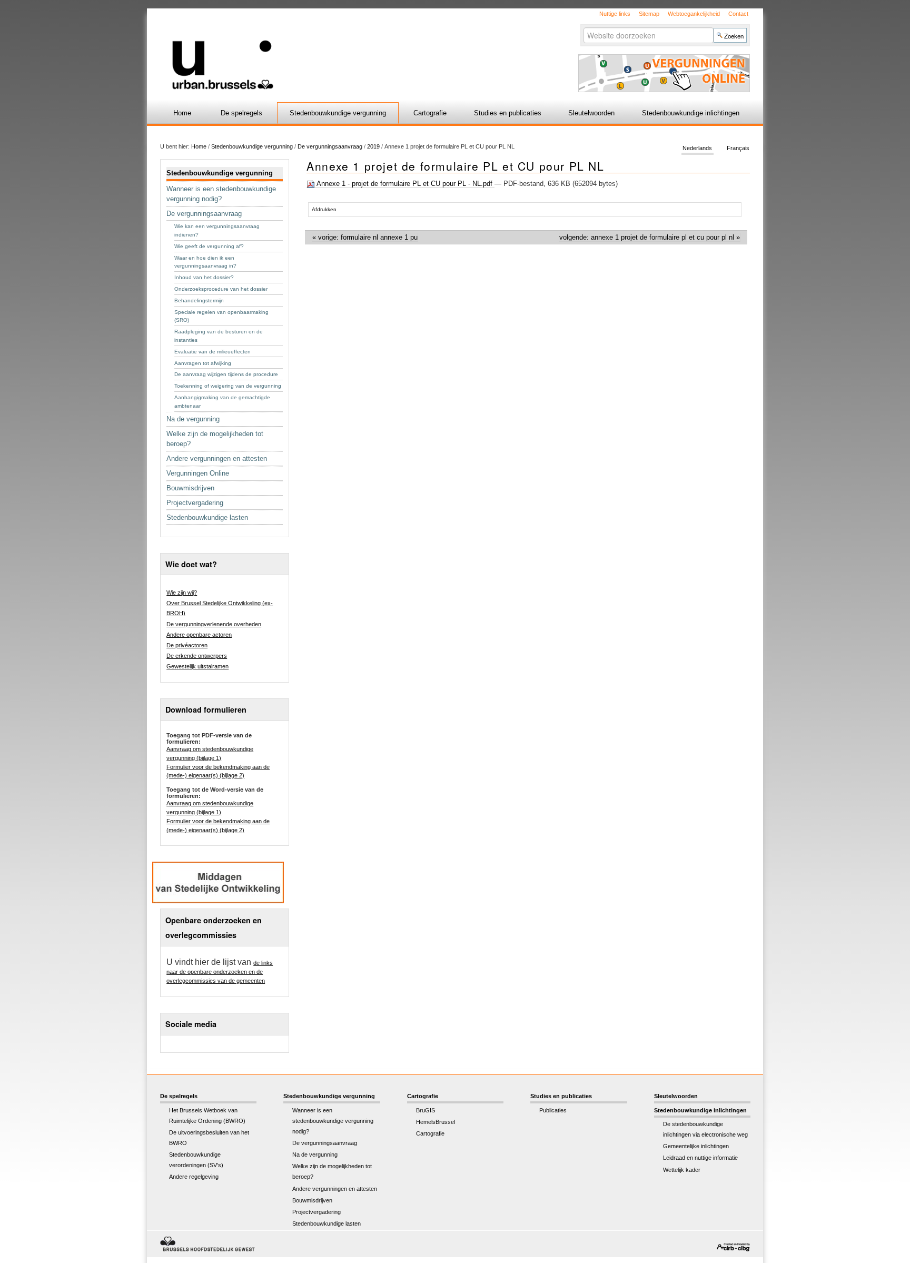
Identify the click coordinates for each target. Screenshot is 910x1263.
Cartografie (430, 113)
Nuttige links (614, 14)
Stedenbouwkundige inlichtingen (690, 113)
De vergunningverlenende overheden (213, 624)
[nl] (330, 49)
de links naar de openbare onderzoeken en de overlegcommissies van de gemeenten (219, 972)
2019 (373, 146)
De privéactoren (186, 645)
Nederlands (697, 148)
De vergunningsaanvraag (330, 146)
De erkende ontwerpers (196, 656)
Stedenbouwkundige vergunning (338, 113)
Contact (738, 14)
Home (182, 113)
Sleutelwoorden (591, 113)
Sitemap (649, 14)
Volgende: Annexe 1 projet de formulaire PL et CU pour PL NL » (649, 237)
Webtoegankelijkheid (694, 14)
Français (738, 148)
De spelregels (241, 113)
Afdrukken (324, 209)
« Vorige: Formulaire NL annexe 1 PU (365, 237)
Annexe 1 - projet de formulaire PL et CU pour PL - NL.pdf (404, 184)
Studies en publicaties (507, 113)
